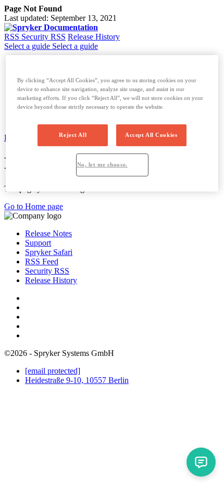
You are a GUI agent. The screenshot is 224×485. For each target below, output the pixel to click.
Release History (94, 36)
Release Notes (48, 233)
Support (38, 242)
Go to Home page (33, 206)
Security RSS (43, 36)
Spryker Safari (48, 252)
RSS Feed (41, 261)
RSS (12, 36)
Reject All (72, 135)
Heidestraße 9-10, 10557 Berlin (77, 380)
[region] (112, 123)
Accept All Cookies (151, 135)
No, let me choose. (102, 164)
